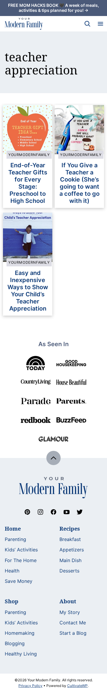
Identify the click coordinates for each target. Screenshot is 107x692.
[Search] (87, 23)
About (67, 601)
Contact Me (72, 623)
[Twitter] (79, 511)
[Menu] (100, 23)
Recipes (69, 528)
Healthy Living (21, 654)
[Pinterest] (27, 511)
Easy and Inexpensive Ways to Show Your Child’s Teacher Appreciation (27, 290)
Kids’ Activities (21, 550)
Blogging (15, 643)
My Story (69, 612)
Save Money (18, 581)
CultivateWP (77, 685)
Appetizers (71, 550)
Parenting (15, 539)
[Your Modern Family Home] (24, 24)
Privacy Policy (30, 685)
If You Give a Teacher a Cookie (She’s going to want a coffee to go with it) (79, 183)
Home (13, 528)
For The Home (21, 560)
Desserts (69, 571)
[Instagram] (40, 511)
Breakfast (70, 539)
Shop (11, 601)
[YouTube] (66, 511)
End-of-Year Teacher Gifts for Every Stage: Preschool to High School (27, 183)
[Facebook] (53, 511)
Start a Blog (72, 633)
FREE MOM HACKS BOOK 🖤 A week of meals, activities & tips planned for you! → (53, 8)
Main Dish (70, 560)
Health (12, 571)
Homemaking (19, 633)
